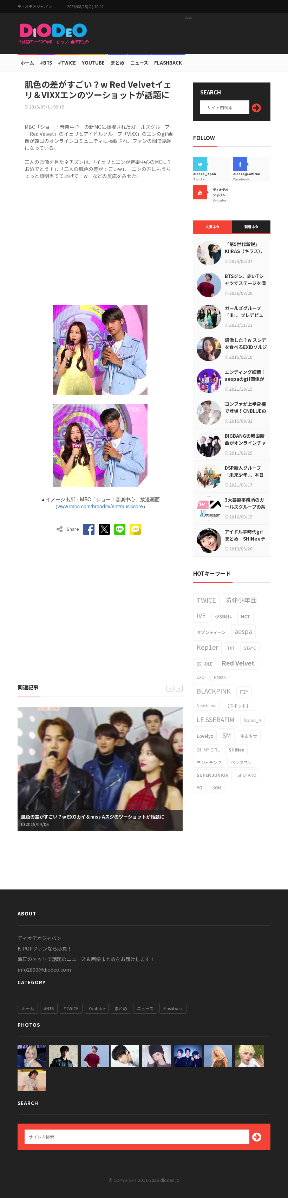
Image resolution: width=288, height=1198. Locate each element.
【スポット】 (237, 705)
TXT (231, 648)
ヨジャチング (209, 762)
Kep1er (207, 646)
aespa (243, 631)
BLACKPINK (214, 690)
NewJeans (206, 705)
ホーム (27, 62)
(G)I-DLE (204, 664)
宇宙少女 (248, 736)
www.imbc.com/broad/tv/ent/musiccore (100, 506)
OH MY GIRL (208, 750)
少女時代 (223, 616)
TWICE (206, 599)
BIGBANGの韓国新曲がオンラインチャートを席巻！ (245, 442)
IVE (201, 615)
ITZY (244, 692)
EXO (201, 677)
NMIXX (220, 677)
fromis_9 (252, 720)
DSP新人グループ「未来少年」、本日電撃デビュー (244, 474)
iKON (216, 787)
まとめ (117, 62)
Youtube (97, 1008)
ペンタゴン (241, 762)
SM (226, 735)
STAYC (250, 648)
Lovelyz (205, 736)
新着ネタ (251, 226)
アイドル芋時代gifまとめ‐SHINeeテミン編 (245, 538)
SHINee (236, 750)
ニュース (139, 62)
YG (199, 787)
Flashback (168, 62)
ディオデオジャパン (35, 6)
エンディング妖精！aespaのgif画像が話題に (245, 379)
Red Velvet (238, 662)
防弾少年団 (241, 599)
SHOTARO (246, 775)
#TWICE (71, 1008)
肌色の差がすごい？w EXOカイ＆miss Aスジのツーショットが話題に (92, 816)
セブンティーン (211, 632)
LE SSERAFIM (216, 719)
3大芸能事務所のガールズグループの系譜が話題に (245, 506)
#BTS (46, 62)
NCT (245, 616)
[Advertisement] (188, 33)
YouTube (93, 62)
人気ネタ (212, 226)
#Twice (67, 62)
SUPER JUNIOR (212, 775)
